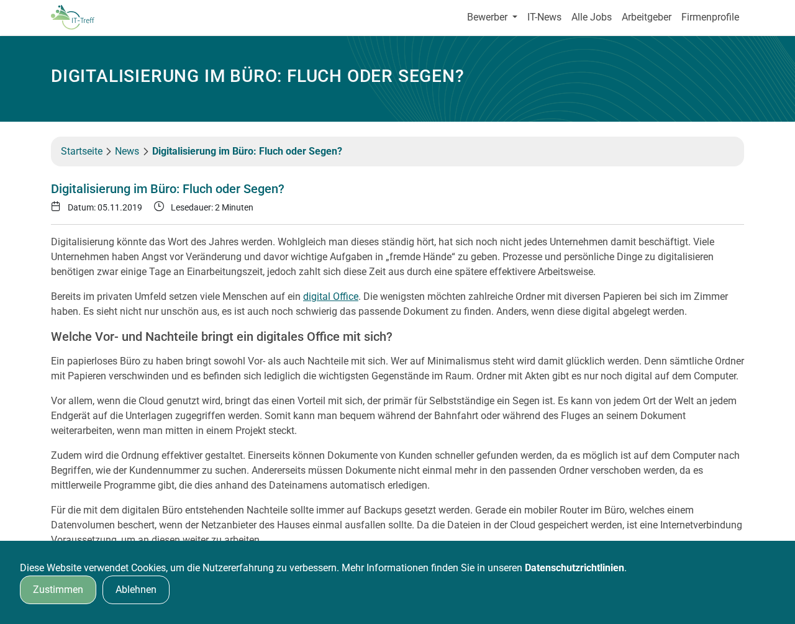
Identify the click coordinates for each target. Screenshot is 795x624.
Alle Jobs (591, 17)
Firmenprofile (710, 17)
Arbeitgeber (646, 17)
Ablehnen (136, 589)
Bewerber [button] (488, 17)
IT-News (544, 17)
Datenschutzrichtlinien (574, 568)
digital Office (330, 296)
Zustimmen (58, 589)
